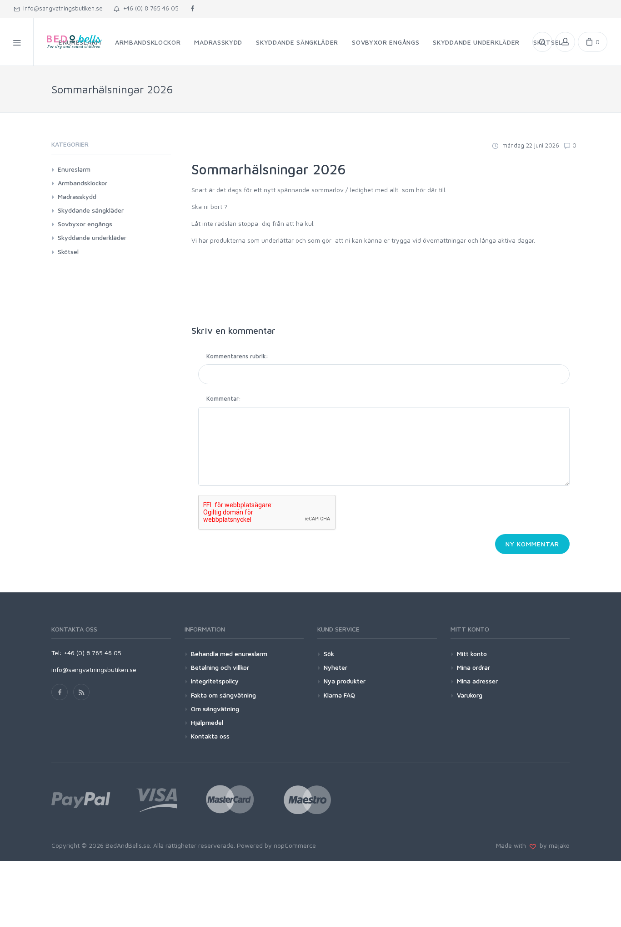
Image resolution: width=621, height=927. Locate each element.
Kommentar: (223, 398)
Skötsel (68, 251)
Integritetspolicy (215, 681)
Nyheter (335, 667)
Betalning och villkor (220, 667)
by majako (553, 845)
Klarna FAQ (339, 695)
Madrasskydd (77, 196)
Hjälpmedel (207, 722)
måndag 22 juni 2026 (530, 145)
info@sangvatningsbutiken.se (61, 8)
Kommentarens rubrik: (237, 356)
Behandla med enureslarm (229, 653)
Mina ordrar (473, 667)
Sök (329, 653)
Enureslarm (74, 169)
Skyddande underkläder (92, 237)
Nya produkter (345, 681)
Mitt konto (472, 653)
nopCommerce (295, 845)
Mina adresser (477, 681)
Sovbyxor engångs (85, 224)
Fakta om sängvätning (223, 695)
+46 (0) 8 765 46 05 (149, 8)
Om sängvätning (215, 709)
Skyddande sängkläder (91, 210)
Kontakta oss (210, 736)
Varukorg (469, 695)
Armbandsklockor (82, 183)
